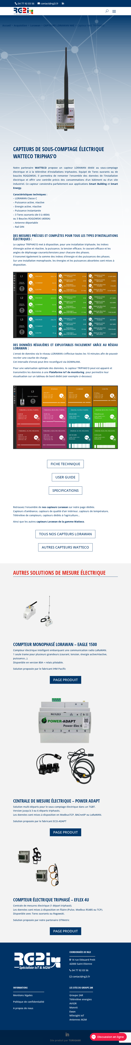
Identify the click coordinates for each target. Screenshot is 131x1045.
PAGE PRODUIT (65, 679)
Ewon (72, 1011)
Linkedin (70, 3)
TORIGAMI (75, 1040)
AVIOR (73, 1003)
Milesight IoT (76, 1015)
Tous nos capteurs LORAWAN (65, 534)
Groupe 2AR (76, 995)
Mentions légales (23, 995)
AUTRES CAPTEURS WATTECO (65, 547)
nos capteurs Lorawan (55, 507)
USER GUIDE (65, 477)
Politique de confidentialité (28, 1001)
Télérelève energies (80, 999)
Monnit (73, 1007)
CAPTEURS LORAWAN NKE (58, 25)
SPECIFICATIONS (65, 490)
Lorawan (35, 25)
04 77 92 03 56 (26, 3)
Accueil (6, 25)
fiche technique (65, 464)
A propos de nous (23, 1008)
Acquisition (20, 25)
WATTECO (41, 167)
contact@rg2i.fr (49, 3)
